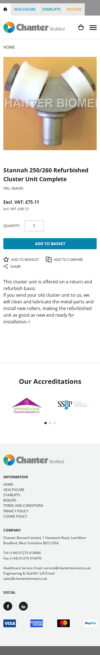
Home (8, 484)
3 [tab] (54, 423)
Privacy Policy (15, 511)
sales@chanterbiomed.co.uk (25, 578)
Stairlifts (51, 9)
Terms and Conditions (23, 505)
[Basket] (81, 27)
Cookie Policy (15, 516)
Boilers (74, 9)
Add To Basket (50, 243)
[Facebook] (7, 606)
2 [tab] (50, 423)
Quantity (11, 225)
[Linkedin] (23, 606)
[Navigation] (93, 27)
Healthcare (25, 9)
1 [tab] (45, 423)
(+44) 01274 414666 (25, 552)
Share (15, 266)
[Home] (5, 9)
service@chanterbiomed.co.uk (67, 568)
